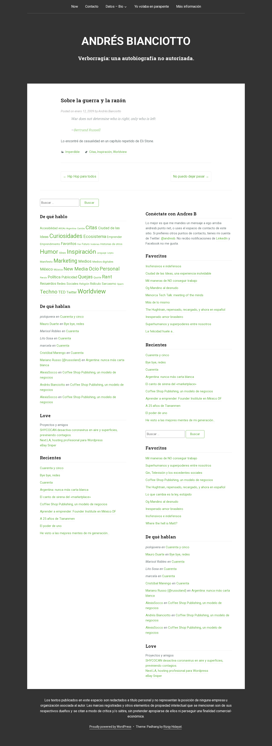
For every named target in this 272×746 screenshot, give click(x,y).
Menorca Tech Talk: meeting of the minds (174, 295)
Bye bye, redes (74, 324)
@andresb (168, 238)
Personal (110, 269)
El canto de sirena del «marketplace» (65, 497)
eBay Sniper (48, 445)
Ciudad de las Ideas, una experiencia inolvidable (178, 273)
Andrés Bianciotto (136, 41)
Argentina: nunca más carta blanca (64, 490)
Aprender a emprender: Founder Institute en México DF (78, 511)
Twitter (72, 292)
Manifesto (46, 261)
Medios (85, 261)
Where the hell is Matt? (161, 523)
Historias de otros (111, 244)
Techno (48, 292)
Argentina (71, 228)
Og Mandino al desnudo (162, 288)
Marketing (65, 261)
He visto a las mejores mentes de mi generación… (74, 533)
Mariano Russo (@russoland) (60, 360)
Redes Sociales (67, 284)
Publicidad (69, 277)
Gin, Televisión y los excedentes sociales (174, 473)
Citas (92, 152)
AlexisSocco (48, 372)
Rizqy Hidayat (172, 726)
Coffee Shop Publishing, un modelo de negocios (73, 504)
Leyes (110, 253)
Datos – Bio (114, 6)
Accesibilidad (49, 228)
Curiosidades (65, 236)
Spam (120, 283)
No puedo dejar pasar (191, 176)
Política (54, 277)
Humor (49, 251)
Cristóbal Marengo (53, 353)
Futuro (86, 244)
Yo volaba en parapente (152, 6)
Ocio (94, 269)
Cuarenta (72, 331)
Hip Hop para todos (79, 176)
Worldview (120, 152)
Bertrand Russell (87, 130)
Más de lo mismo (158, 302)
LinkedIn (222, 238)
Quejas (85, 277)
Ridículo (95, 284)
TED (62, 292)
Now (74, 6)
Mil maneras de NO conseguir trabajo (171, 281)
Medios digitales (102, 261)
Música (58, 269)
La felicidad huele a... (160, 331)
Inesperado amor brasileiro (164, 317)
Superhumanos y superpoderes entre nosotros (178, 324)
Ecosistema (94, 236)
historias (95, 244)
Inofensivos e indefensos (163, 266)
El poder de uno (51, 526)
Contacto (91, 6)
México (46, 269)
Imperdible (72, 152)
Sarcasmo (109, 284)
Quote (97, 277)
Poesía (43, 277)
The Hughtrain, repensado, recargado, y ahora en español (185, 310)
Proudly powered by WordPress (110, 726)
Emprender (114, 237)
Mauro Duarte (49, 324)
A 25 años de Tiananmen (57, 519)
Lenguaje (101, 253)
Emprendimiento (50, 244)
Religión (84, 283)
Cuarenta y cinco (72, 317)
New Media (76, 269)
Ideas (62, 252)
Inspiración (104, 152)
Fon (79, 244)
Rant (107, 276)
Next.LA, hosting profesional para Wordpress (71, 440)
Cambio (81, 228)
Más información (188, 6)
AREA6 (61, 228)
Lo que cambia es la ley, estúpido (169, 494)
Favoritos (68, 243)
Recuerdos (48, 284)
